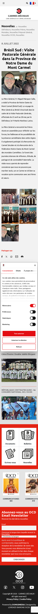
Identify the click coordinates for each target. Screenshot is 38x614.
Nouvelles (20, 35)
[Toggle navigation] (4, 3)
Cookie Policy (25, 599)
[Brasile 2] (27, 215)
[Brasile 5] (10, 197)
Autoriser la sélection (19, 340)
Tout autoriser (19, 333)
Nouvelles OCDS (8, 35)
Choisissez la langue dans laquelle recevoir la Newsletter (18, 533)
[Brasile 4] (27, 197)
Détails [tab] (18, 271)
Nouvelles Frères (18, 30)
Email (4, 524)
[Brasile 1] (10, 232)
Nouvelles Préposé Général (21, 32)
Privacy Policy (12, 599)
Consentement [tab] (7, 271)
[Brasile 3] (10, 215)
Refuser (19, 347)
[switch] (33, 312)
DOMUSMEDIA (18, 605)
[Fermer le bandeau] (35, 265)
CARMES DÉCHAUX (18, 16)
